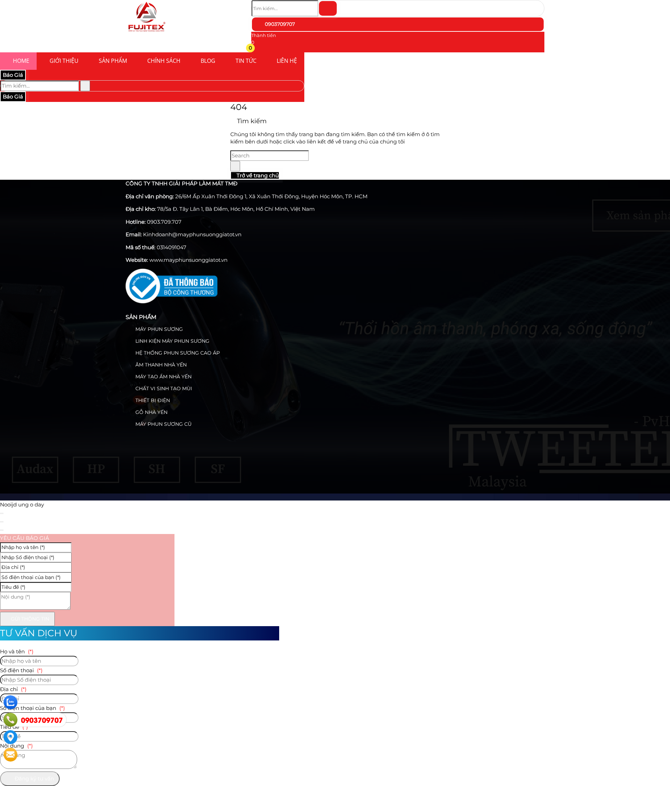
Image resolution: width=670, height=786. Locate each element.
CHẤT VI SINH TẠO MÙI (163, 388)
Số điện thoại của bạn (32, 708)
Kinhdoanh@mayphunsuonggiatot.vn (192, 234)
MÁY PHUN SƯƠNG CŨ (163, 424)
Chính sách (163, 61)
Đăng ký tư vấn (33, 778)
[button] (255, 49)
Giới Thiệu (64, 61)
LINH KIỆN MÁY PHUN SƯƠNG (171, 341)
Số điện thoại (21, 670)
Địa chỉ (13, 689)
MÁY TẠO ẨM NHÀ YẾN (163, 376)
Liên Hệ (287, 61)
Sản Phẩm (113, 61)
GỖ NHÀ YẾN (151, 412)
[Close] (1, 513)
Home (21, 61)
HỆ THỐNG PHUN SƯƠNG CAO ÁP (177, 353)
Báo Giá (13, 75)
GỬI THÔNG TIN (29, 619)
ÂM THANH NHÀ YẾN (160, 365)
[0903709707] (10, 720)
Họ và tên (17, 651)
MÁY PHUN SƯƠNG (158, 329)
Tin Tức (246, 61)
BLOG (208, 61)
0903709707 (279, 24)
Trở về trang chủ (257, 175)
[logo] (147, 33)
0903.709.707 (164, 221)
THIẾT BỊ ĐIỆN (152, 400)
